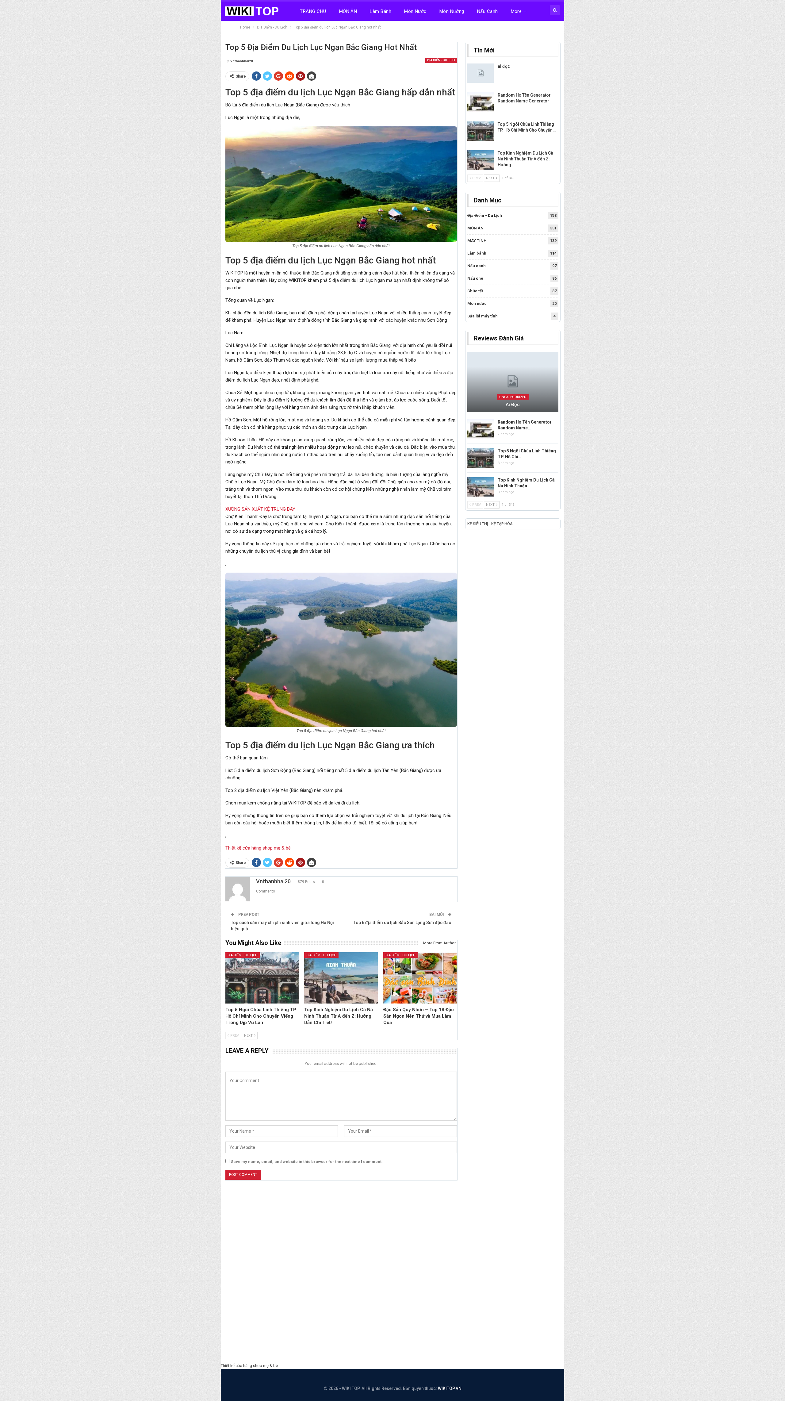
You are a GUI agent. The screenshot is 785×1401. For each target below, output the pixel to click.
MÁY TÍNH (477, 240)
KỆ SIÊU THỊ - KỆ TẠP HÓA (490, 523)
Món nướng (451, 11)
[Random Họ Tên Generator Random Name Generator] (480, 102)
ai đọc (504, 66)
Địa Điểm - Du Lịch (441, 60)
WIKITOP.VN (449, 1388)
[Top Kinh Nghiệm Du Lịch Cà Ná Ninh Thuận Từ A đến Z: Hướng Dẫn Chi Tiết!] (341, 978)
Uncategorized (513, 397)
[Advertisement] (392, 1273)
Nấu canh (487, 11)
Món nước (415, 11)
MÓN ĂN (348, 11)
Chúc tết (475, 291)
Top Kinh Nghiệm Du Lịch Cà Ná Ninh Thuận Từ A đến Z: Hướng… (525, 159)
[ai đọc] (480, 73)
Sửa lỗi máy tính (482, 316)
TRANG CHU (313, 11)
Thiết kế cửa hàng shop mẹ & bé (258, 848)
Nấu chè (475, 278)
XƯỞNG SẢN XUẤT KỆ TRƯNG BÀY (260, 509)
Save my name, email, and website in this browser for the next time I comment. (307, 1161)
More (516, 11)
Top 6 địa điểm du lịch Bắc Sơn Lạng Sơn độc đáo (402, 922)
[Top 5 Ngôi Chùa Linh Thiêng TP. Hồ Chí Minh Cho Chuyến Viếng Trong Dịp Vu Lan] (262, 978)
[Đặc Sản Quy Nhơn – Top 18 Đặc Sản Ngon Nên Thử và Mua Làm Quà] (420, 978)
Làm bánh (380, 11)
